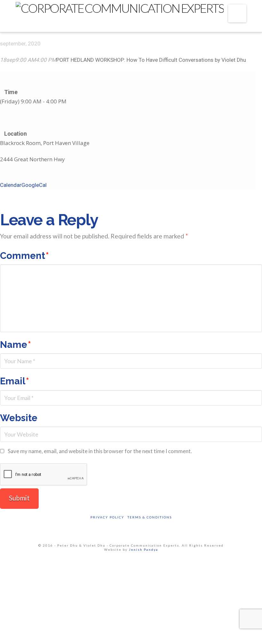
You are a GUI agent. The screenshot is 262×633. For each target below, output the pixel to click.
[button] (237, 13)
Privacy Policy (107, 517)
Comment (24, 255)
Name (15, 344)
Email (14, 381)
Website (18, 418)
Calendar (10, 185)
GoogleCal (34, 185)
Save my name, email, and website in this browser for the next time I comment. (100, 451)
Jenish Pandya (143, 549)
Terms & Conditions (149, 517)
